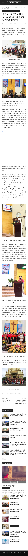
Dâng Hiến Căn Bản (15, 516)
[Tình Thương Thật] (14, 475)
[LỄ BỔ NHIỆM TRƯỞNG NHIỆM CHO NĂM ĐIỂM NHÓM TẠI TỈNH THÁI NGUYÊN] (5, 423)
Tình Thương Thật (8, 486)
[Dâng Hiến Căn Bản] (5, 519)
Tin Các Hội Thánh (11, 10)
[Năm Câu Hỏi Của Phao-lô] (5, 526)
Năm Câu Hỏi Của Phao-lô (16, 524)
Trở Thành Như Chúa (15, 539)
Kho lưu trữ (7, 7)
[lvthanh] (3, 24)
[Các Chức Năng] (5, 504)
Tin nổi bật (18, 10)
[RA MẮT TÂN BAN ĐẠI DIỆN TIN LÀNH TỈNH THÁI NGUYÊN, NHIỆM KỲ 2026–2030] (5, 445)
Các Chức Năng (14, 502)
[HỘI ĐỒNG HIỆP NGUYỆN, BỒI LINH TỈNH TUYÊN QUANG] (5, 430)
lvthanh (6, 23)
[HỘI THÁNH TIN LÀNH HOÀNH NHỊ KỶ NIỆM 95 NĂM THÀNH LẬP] (5, 416)
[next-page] (5, 459)
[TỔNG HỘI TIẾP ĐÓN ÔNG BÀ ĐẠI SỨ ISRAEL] (5, 438)
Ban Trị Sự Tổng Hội (4, 418)
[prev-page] (3, 459)
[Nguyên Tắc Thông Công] (5, 511)
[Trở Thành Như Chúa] (5, 541)
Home (3, 7)
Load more (13, 546)
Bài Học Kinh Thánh (6, 487)
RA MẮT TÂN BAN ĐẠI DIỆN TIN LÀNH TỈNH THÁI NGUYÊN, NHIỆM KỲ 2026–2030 (18, 444)
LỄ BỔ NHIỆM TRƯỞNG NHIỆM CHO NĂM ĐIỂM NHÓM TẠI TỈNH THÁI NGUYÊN (18, 423)
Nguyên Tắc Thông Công (16, 509)
